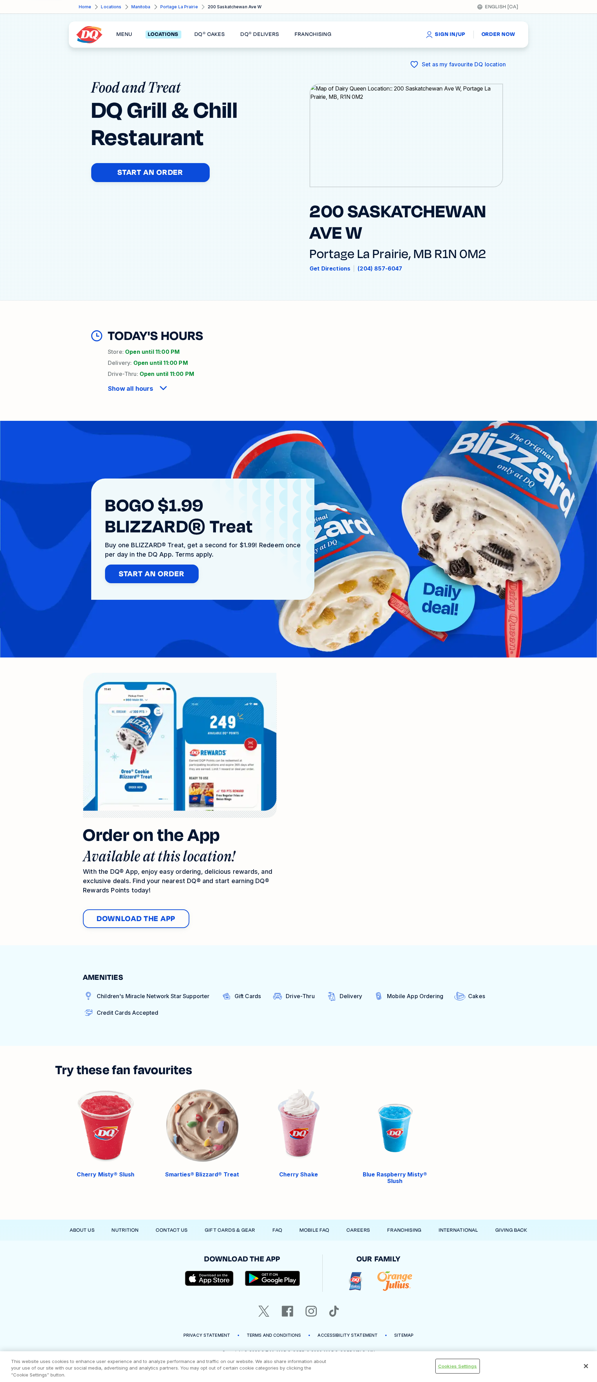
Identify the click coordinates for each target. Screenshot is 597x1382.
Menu (124, 34)
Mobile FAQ (314, 1230)
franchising (313, 34)
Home (85, 6)
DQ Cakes (210, 34)
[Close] (586, 1366)
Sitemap (404, 1335)
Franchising (404, 1230)
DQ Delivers (259, 34)
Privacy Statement (206, 1335)
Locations (111, 6)
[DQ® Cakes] (355, 1281)
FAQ (277, 1230)
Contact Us (172, 1230)
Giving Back (511, 1230)
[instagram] (311, 1311)
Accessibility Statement (348, 1335)
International (458, 1230)
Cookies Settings (457, 1366)
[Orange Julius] (395, 1281)
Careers (358, 1230)
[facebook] (287, 1311)
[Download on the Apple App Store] (209, 1278)
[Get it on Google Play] (272, 1278)
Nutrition (125, 1230)
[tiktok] (334, 1311)
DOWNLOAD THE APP (136, 918)
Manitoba (141, 6)
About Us (82, 1230)
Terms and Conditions (274, 1335)
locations (163, 34)
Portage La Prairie (179, 6)
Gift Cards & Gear (230, 1230)
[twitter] (263, 1311)
